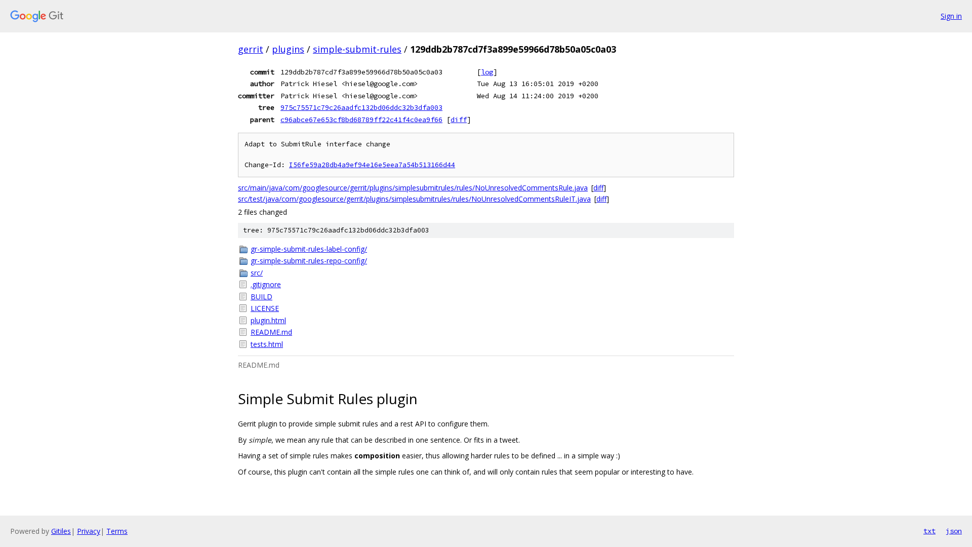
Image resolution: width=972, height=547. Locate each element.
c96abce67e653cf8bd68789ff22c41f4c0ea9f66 (361, 119)
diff (459, 119)
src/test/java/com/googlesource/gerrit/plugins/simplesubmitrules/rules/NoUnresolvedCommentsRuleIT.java (414, 199)
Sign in (951, 16)
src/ (257, 273)
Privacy (88, 531)
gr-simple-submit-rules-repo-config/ (309, 260)
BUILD (261, 296)
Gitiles (61, 531)
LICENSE (265, 308)
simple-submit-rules (357, 49)
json (954, 530)
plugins (288, 49)
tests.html (267, 344)
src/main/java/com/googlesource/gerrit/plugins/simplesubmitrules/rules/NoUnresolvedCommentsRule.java (413, 187)
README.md (271, 332)
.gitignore (266, 284)
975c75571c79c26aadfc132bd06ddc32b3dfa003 (361, 107)
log (487, 71)
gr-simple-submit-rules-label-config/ (309, 249)
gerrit (250, 49)
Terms (117, 531)
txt (929, 530)
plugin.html (268, 320)
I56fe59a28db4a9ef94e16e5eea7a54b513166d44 (372, 165)
